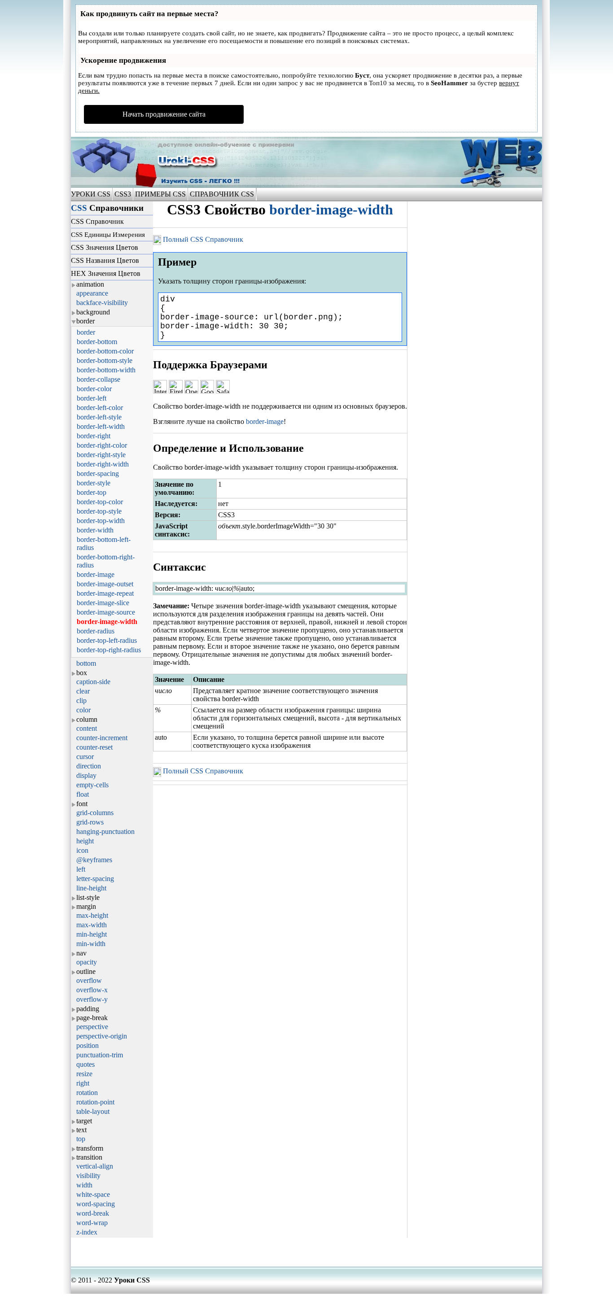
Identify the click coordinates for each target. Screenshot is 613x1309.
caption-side (93, 681)
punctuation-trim (99, 1055)
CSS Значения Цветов (104, 247)
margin (86, 906)
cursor (85, 756)
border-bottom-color (105, 351)
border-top (91, 492)
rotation (87, 1092)
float (82, 794)
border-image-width (107, 621)
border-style (93, 483)
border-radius (95, 631)
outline (86, 971)
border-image (95, 574)
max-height (92, 915)
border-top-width (101, 520)
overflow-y (92, 999)
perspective (92, 1026)
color (83, 710)
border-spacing (98, 473)
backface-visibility (102, 302)
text (81, 1130)
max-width (91, 925)
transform (89, 1148)
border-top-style (99, 511)
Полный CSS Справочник (202, 239)
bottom (86, 663)
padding (87, 1008)
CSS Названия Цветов (105, 260)
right (82, 1083)
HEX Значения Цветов (105, 273)
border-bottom (97, 341)
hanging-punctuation (105, 831)
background (93, 312)
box (81, 672)
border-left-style (99, 417)
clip (81, 700)
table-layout (92, 1111)
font (82, 803)
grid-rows (90, 822)
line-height (91, 888)
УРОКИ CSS (91, 194)
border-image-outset (105, 584)
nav (81, 953)
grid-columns (95, 812)
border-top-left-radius (107, 640)
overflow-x (92, 990)
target (84, 1121)
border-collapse (98, 379)
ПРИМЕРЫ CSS (160, 194)
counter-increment (101, 738)
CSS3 (122, 194)
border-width (95, 530)
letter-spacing (95, 878)
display (86, 775)
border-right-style (101, 454)
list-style (88, 897)
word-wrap (92, 1222)
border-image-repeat (105, 593)
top (80, 1139)
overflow (89, 980)
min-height (91, 934)
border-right (93, 436)
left (80, 869)
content (86, 728)
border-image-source (106, 612)
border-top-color (100, 502)
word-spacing (95, 1204)
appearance (92, 293)
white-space (93, 1194)
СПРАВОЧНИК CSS (222, 194)
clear (83, 691)
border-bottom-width (106, 370)
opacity (86, 962)
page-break (92, 1017)
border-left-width (101, 426)
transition (89, 1157)
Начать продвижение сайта (164, 114)
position (87, 1045)
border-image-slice (103, 603)
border (85, 321)
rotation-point (95, 1102)
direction (88, 766)
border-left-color (100, 407)
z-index (86, 1232)
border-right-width (103, 464)
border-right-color (102, 445)
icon (82, 850)
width (84, 1185)
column (86, 719)
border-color (94, 389)
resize (84, 1074)
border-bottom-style (104, 360)
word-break (92, 1213)
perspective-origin (101, 1036)
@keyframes (94, 860)
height (85, 841)
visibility (88, 1175)
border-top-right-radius (109, 650)
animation (90, 284)
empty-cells (92, 785)
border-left (91, 398)
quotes (85, 1064)
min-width (90, 943)
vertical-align (94, 1166)
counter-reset (94, 747)
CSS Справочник (97, 221)
